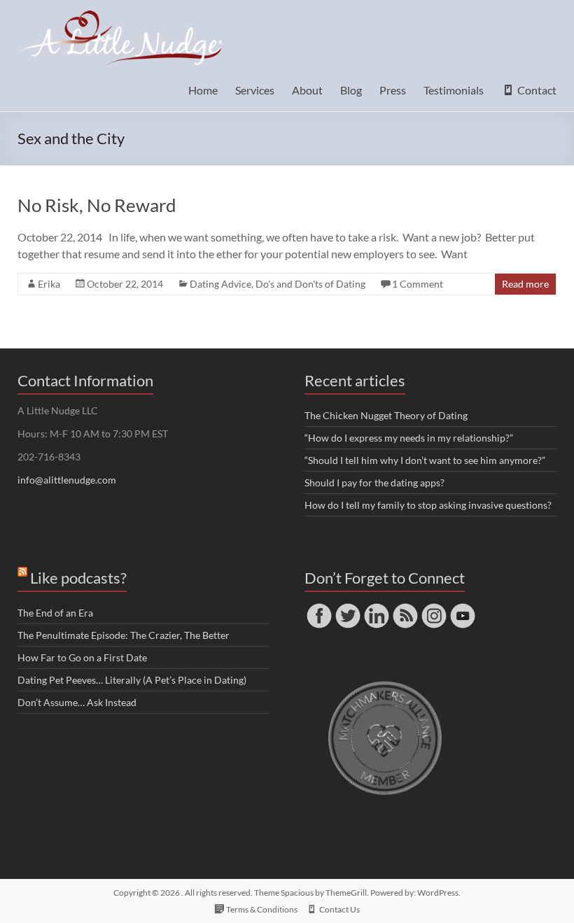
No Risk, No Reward (97, 205)
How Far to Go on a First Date (82, 657)
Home (203, 90)
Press (392, 90)
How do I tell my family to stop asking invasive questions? (428, 505)
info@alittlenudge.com (67, 480)
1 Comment (417, 284)
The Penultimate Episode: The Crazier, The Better (124, 635)
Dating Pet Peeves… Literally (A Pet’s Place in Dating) (132, 680)
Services (254, 90)
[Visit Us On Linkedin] (376, 608)
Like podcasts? (78, 577)
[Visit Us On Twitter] (347, 608)
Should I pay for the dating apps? (374, 482)
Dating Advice (220, 284)
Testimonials (454, 90)
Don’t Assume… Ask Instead (77, 702)
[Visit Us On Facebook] (318, 608)
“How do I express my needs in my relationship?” (408, 438)
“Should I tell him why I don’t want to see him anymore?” (424, 460)
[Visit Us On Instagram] (433, 608)
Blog (351, 90)
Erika (49, 284)
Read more (525, 284)
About (307, 90)
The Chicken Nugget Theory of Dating (386, 415)
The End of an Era (55, 613)
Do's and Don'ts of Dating (310, 284)
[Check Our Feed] (405, 608)
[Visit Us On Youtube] (462, 608)
